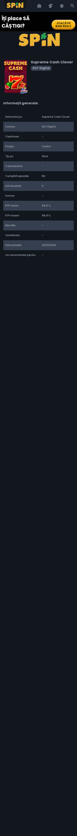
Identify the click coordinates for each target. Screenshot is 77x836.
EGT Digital (41, 68)
